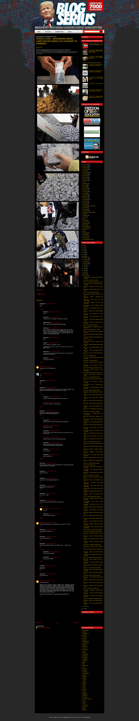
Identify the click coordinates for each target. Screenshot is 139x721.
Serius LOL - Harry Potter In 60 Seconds (91, 475)
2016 (83, 249)
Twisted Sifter (85, 705)
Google (84, 229)
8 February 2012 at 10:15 (47, 366)
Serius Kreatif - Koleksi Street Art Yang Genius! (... (93, 372)
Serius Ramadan (86, 228)
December (85, 257)
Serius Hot (85, 186)
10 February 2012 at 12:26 (54, 557)
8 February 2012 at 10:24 (51, 380)
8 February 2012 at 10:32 (50, 410)
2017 (83, 247)
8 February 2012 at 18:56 (51, 500)
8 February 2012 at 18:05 (54, 337)
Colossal (84, 647)
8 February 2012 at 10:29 (51, 387)
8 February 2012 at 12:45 (51, 471)
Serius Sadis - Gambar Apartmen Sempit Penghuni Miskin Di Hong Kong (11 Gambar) (95, 51)
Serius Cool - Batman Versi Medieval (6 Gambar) (92, 281)
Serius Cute (85, 177)
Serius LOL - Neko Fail (87, 339)
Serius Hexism (85, 221)
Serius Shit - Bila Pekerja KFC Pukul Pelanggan (92, 529)
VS (83, 182)
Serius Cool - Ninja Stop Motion (89, 355)
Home (38, 31)
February (85, 275)
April (84, 272)
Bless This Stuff (86, 643)
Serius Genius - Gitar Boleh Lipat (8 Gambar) (92, 544)
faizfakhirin (45, 402)
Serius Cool (43, 294)
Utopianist (85, 706)
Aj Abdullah (42, 522)
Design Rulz (85, 657)
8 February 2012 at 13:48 (51, 478)
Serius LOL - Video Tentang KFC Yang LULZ (92, 441)
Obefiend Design (66, 717)
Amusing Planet (86, 630)
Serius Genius (85, 191)
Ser (83, 231)
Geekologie (85, 671)
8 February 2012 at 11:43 (54, 420)
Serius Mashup (85, 199)
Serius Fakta (85, 174)
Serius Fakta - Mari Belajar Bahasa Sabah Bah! (92, 62)
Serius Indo (85, 183)
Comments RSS (59, 31)
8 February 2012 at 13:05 (54, 437)
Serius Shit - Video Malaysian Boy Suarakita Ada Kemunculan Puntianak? (95, 57)
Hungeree (85, 676)
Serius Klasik (85, 180)
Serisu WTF (85, 220)
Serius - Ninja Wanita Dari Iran (89, 464)
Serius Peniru (85, 202)
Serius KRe (85, 234)
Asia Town (85, 638)
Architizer (84, 635)
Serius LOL (85, 167)
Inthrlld (84, 684)
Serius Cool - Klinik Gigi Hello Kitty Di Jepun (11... (93, 367)
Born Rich (84, 644)
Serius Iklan (85, 201)
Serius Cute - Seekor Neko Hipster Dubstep (91, 390)
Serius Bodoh (85, 194)
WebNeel (84, 709)
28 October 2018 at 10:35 (49, 580)
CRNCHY (84, 652)
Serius (84, 170)
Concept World (85, 649)
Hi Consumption (86, 673)
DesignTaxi (85, 660)
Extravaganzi (85, 665)
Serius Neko (85, 190)
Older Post (76, 622)
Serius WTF (85, 175)
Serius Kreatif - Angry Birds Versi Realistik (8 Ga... (93, 531)
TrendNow (85, 702)
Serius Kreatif (85, 169)
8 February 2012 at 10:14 (51, 303)
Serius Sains (85, 237)
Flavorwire (85, 668)
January (85, 606)
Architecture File (86, 633)
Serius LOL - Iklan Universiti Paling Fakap (91, 377)
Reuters (42, 289)
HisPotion (84, 674)
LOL (83, 218)
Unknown (42, 580)
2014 (83, 252)
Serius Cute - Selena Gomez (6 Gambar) (91, 292)
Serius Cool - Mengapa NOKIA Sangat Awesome (92, 557)
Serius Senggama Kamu (87, 239)
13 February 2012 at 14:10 (51, 573)
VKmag (84, 708)
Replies (42, 309)
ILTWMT (84, 681)
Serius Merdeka (86, 226)
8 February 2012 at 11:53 (54, 402)
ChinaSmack (85, 646)
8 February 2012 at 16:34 (51, 493)
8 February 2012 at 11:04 (51, 463)
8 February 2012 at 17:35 (54, 442)
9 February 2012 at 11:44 (55, 508)
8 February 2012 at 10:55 (54, 396)
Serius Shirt (85, 204)
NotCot (84, 690)
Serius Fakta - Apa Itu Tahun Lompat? (90, 280)
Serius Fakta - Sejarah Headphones (90, 360)
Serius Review (85, 223)
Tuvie (84, 703)
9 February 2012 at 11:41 (54, 454)
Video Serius (85, 166)
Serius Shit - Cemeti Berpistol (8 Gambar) (91, 463)
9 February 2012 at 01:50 (51, 529)
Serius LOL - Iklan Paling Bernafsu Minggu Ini (92, 496)
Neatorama (85, 689)
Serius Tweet (85, 210)
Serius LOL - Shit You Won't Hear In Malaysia (92, 567)
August (84, 264)
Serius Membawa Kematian (88, 205)
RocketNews (85, 694)
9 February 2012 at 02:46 (51, 536)
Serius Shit (85, 185)
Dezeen (84, 662)
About (70, 31)
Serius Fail (85, 193)
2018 (83, 245)
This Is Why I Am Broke (87, 698)
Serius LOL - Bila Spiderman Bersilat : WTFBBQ (92, 598)
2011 (83, 608)
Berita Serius (85, 196)
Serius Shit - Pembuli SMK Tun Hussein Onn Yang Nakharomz (95, 71)
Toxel (84, 700)
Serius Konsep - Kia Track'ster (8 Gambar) (91, 411)
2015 (83, 250)
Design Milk (85, 655)
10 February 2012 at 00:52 (54, 357)
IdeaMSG (84, 678)
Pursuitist (84, 692)
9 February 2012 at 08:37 (51, 543)
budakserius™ (46, 508)
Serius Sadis (85, 178)
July (84, 266)
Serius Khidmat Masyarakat (88, 212)
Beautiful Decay (86, 641)
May (84, 270)
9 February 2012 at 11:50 (50, 565)
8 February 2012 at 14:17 (54, 317)
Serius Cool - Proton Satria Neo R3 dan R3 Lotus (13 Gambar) (95, 65)
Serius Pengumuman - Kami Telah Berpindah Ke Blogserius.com (95, 44)
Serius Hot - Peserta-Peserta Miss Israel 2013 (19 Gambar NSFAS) (95, 78)
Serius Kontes (85, 236)
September (85, 263)
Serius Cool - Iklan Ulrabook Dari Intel (90, 325)
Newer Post (38, 622)
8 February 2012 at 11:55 (54, 425)
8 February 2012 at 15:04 (51, 485)
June (84, 268)
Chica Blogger (87, 717)
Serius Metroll (85, 215)
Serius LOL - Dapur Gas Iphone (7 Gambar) (91, 329)
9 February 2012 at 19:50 (54, 551)
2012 (83, 256)
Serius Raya (85, 209)
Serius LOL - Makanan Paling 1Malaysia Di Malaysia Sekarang (95, 97)
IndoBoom (85, 682)
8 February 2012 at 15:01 (54, 328)
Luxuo (84, 687)
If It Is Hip (84, 679)
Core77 (84, 651)
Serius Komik (85, 197)
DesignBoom (85, 659)
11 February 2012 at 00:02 (54, 513)
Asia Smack (85, 636)
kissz (41, 373)
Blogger (56, 717)
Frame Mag (85, 670)
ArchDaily (84, 632)
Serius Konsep (85, 172)
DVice (84, 663)
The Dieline (85, 697)
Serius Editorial (86, 232)
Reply (41, 306)
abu (40, 366)
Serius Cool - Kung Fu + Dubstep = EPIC (91, 588)
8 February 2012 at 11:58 (54, 430)
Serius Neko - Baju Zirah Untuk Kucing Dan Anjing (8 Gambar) (95, 90)
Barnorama (85, 640)
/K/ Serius (84, 217)
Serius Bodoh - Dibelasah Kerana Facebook (92, 575)
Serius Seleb (85, 188)
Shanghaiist (85, 695)
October (85, 261)
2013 (83, 254)
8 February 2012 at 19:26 (50, 522)
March (84, 274)
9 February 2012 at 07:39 (52, 342)
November (85, 259)
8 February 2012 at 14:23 (56, 322)
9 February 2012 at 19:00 (54, 351)
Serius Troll (85, 224)
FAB (83, 667)
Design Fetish (85, 654)
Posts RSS (48, 31)
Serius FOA (85, 207)
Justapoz (84, 686)
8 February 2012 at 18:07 (53, 449)
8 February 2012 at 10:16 (47, 373)
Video (84, 213)
